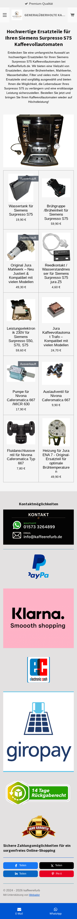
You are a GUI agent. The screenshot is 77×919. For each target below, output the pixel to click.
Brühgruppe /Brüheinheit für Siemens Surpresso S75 (56, 212)
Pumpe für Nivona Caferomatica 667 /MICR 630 (21, 398)
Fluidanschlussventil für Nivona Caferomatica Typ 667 (21, 457)
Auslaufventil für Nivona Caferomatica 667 (56, 396)
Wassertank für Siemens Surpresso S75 (21, 210)
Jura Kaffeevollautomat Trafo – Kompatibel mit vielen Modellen (56, 336)
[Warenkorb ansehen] (72, 14)
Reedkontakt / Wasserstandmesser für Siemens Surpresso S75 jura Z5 (56, 273)
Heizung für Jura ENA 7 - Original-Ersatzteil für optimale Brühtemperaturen (56, 461)
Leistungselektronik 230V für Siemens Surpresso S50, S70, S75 (21, 336)
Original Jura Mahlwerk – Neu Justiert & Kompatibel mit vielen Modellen (21, 273)
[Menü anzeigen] (4, 14)
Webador (34, 894)
